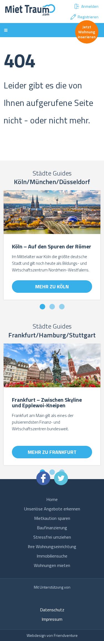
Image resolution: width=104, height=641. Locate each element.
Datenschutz (52, 609)
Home (52, 499)
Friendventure (66, 635)
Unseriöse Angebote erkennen (52, 508)
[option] (52, 247)
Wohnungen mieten (52, 565)
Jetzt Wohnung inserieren (87, 32)
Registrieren (88, 17)
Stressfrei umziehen (52, 537)
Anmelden (89, 6)
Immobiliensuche (52, 556)
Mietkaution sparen (52, 518)
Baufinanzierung (52, 527)
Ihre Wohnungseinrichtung (52, 546)
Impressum (52, 619)
